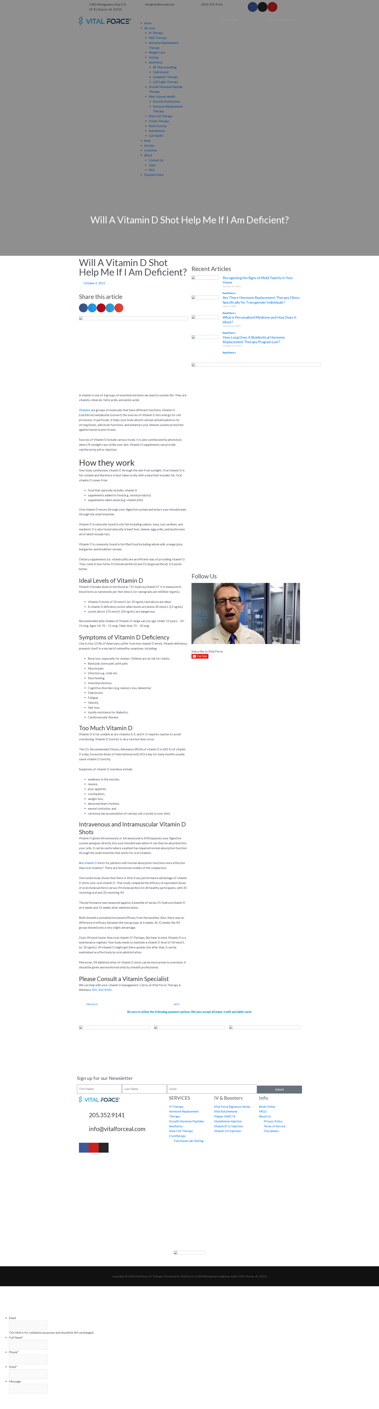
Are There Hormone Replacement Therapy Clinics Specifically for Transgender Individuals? (261, 299)
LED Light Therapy (165, 82)
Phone (14, 1352)
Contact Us (156, 160)
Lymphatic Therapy (165, 77)
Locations (150, 150)
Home (148, 23)
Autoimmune (157, 130)
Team (152, 165)
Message (15, 1381)
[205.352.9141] (84, 1116)
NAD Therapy (158, 38)
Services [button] (149, 28)
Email (12, 1318)
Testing (154, 57)
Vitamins (84, 410)
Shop (147, 140)
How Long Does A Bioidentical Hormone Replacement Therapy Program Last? (254, 339)
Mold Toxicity (158, 126)
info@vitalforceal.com (117, 1128)
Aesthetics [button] (156, 62)
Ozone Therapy (159, 121)
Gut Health (156, 135)
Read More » (229, 293)
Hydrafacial (160, 72)
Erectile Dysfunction (166, 101)
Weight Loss (157, 52)
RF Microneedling (164, 67)
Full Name (16, 1337)
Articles (149, 145)
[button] (161, 18)
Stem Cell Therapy (161, 116)
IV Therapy (156, 33)
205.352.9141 (107, 1114)
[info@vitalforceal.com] (84, 1130)
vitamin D (90, 863)
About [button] (148, 155)
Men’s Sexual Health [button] (162, 96)
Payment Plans (154, 175)
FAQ (152, 170)
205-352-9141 (102, 990)
